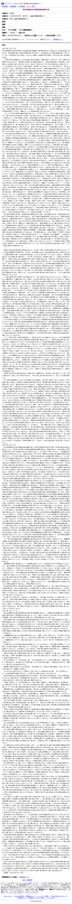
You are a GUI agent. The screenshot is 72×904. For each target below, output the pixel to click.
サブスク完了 (51, 898)
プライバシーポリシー (31, 892)
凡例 (6, 891)
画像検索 (13, 6)
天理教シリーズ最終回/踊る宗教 (36, 9)
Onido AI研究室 (19, 896)
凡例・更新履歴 (27, 880)
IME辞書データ (21, 898)
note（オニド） (8, 896)
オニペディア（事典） (42, 896)
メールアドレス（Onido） (15, 892)
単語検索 (22, 6)
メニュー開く (30, 6)
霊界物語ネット (58, 39)
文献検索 (5, 6)
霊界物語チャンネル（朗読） (36, 898)
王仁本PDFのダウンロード (59, 896)
